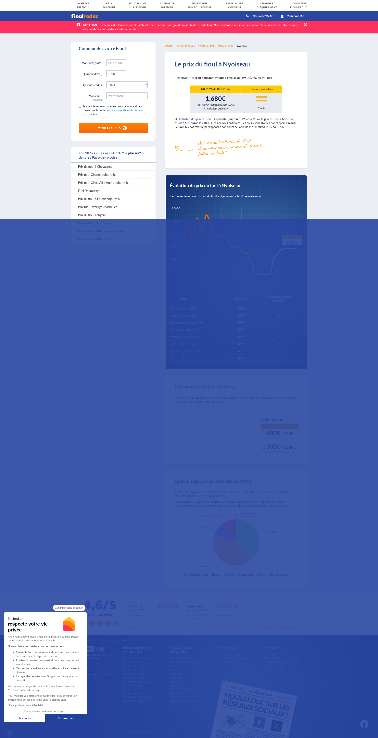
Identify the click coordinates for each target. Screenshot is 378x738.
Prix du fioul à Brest (134, 662)
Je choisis (25, 718)
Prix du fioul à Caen (134, 666)
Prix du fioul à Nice (133, 685)
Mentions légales (274, 666)
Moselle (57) (177, 681)
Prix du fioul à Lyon (133, 677)
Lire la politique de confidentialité (25, 705)
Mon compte (295, 16)
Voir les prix (109, 127)
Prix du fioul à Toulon (134, 700)
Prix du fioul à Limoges (135, 673)
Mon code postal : (92, 63)
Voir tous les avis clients (278, 627)
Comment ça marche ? (230, 654)
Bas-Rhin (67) (178, 658)
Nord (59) (175, 685)
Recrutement (272, 658)
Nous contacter (263, 16)
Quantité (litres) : (92, 74)
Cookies (269, 670)
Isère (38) (175, 677)
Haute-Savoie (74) (180, 673)
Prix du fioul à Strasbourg (137, 696)
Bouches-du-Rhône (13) (183, 662)
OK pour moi (65, 718)
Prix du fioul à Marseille (136, 681)
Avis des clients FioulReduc (232, 658)
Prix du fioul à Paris (134, 689)
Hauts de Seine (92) (181, 670)
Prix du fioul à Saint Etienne (138, 693)
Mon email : (96, 96)
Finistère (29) (177, 666)
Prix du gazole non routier (184, 700)
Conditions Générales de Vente (282, 662)
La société (270, 654)
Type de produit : (93, 85)
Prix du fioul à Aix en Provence (140, 658)
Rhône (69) (176, 693)
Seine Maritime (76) (181, 696)
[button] (9, 733)
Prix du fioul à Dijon (134, 670)
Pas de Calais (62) (180, 689)
